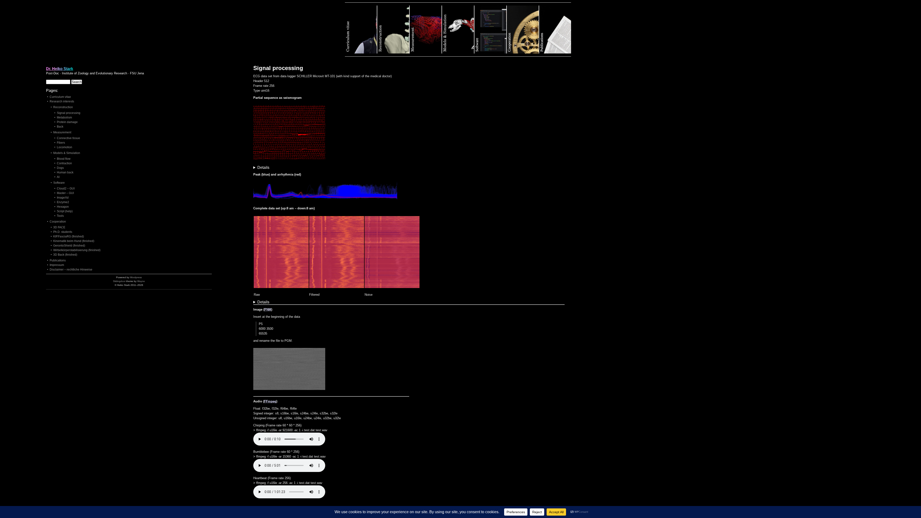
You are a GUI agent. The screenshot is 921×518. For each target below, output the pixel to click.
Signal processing (68, 113)
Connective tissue (68, 138)
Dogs (60, 168)
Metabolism (64, 117)
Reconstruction (393, 29)
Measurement (426, 29)
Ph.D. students (62, 232)
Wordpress (136, 277)
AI (58, 177)
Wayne (141, 281)
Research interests (62, 101)
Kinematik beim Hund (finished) (73, 241)
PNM (267, 309)
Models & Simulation (458, 29)
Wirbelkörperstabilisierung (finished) (76, 250)
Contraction (64, 163)
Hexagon (63, 206)
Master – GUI (65, 193)
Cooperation (523, 29)
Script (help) (65, 211)
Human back (65, 172)
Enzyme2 (63, 202)
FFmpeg (270, 401)
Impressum (57, 265)
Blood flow (64, 158)
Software (490, 29)
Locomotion (64, 147)
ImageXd (63, 197)
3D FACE (59, 227)
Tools (60, 216)
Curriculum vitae (361, 29)
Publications (555, 29)
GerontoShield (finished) (69, 245)
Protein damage (67, 122)
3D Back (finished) (65, 254)
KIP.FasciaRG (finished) (68, 236)
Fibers (61, 142)
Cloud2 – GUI (66, 188)
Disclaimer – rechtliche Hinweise (71, 269)
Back (60, 126)
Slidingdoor (119, 281)
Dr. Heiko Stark (59, 69)
